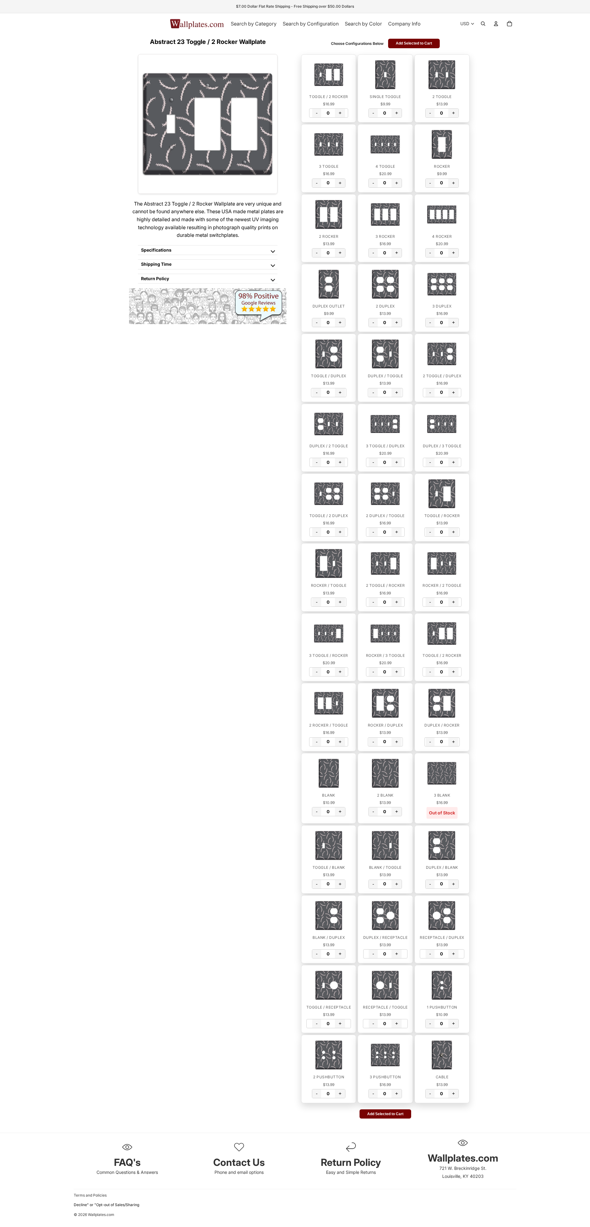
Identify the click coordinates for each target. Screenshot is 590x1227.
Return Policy (155, 278)
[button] (328, 74)
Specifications (156, 250)
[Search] (483, 23)
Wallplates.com (101, 1215)
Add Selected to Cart (414, 43)
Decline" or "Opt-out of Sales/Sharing (106, 1204)
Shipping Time (156, 264)
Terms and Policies (90, 1195)
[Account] (496, 23)
